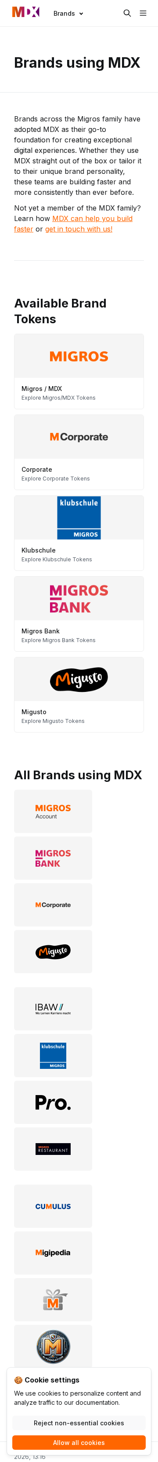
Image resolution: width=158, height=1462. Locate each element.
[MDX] (26, 13)
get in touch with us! (78, 229)
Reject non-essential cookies (79, 1423)
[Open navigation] (143, 13)
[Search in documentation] (127, 13)
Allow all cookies (79, 1442)
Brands (64, 13)
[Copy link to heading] (10, 302)
